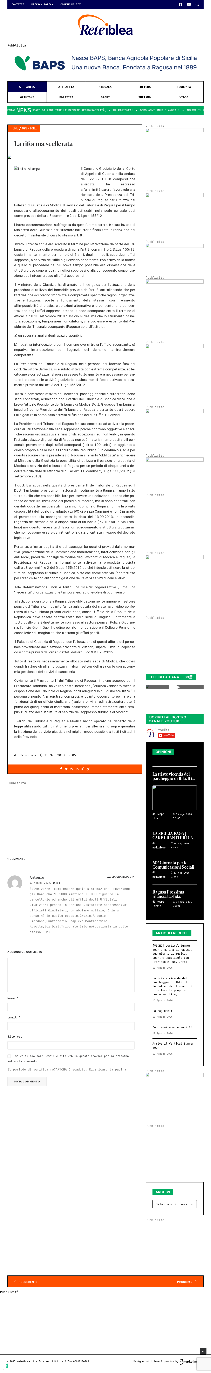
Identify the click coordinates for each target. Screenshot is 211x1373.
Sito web (14, 1036)
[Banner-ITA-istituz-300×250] (175, 1076)
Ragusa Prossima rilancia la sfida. (168, 894)
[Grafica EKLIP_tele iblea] (175, 282)
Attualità (66, 86)
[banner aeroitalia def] (175, 347)
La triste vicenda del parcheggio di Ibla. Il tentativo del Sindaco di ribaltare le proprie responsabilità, (172, 986)
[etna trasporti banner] (175, 196)
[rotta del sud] (175, 412)
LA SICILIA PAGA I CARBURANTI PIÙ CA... (174, 836)
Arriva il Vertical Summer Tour (173, 1045)
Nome (13, 998)
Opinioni (27, 97)
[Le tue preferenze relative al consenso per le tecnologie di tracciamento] (7, 1366)
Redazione (28, 755)
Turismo (144, 97)
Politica (66, 97)
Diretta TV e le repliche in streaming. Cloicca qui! (171, 704)
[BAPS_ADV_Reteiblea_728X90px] (105, 76)
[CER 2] (175, 460)
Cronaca (105, 86)
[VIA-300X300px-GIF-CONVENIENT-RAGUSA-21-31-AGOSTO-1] (175, 131)
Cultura (144, 86)
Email (13, 1017)
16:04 (56, 883)
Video (183, 97)
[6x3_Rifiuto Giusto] (175, 247)
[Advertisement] (74, 813)
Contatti (18, 4)
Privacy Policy (42, 4)
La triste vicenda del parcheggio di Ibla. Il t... (173, 776)
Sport (105, 97)
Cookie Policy (70, 4)
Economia (184, 86)
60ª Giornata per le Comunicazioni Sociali (173, 865)
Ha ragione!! (108, 110)
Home (14, 128)
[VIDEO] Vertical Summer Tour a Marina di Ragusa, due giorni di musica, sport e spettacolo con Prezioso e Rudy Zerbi (172, 953)
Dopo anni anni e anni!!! (144, 110)
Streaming (27, 86)
